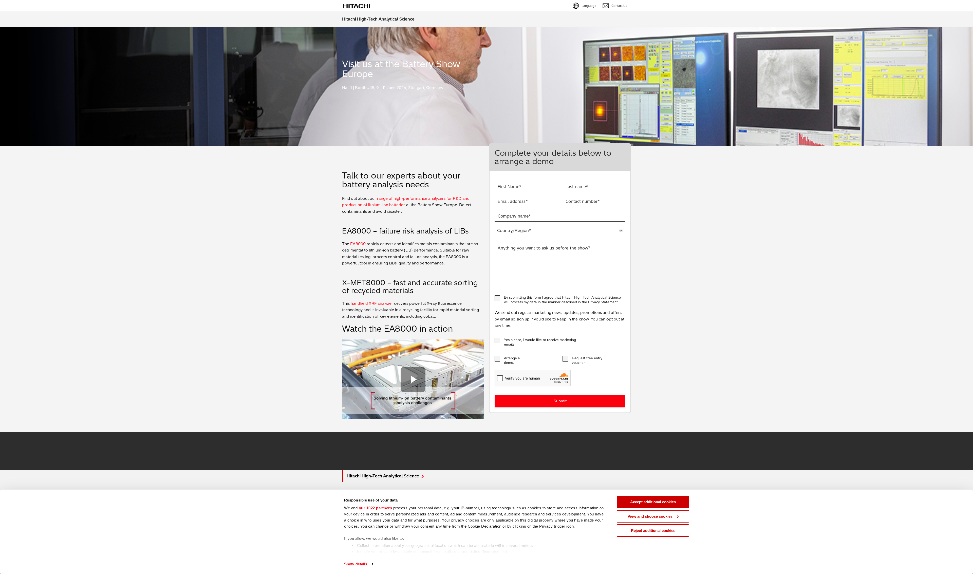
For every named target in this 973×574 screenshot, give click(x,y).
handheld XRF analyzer (372, 303)
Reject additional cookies (653, 530)
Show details (355, 564)
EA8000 (358, 243)
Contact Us (619, 6)
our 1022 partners (375, 508)
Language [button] (589, 6)
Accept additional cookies (653, 502)
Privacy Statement (603, 302)
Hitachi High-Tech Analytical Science (378, 19)
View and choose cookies (650, 516)
